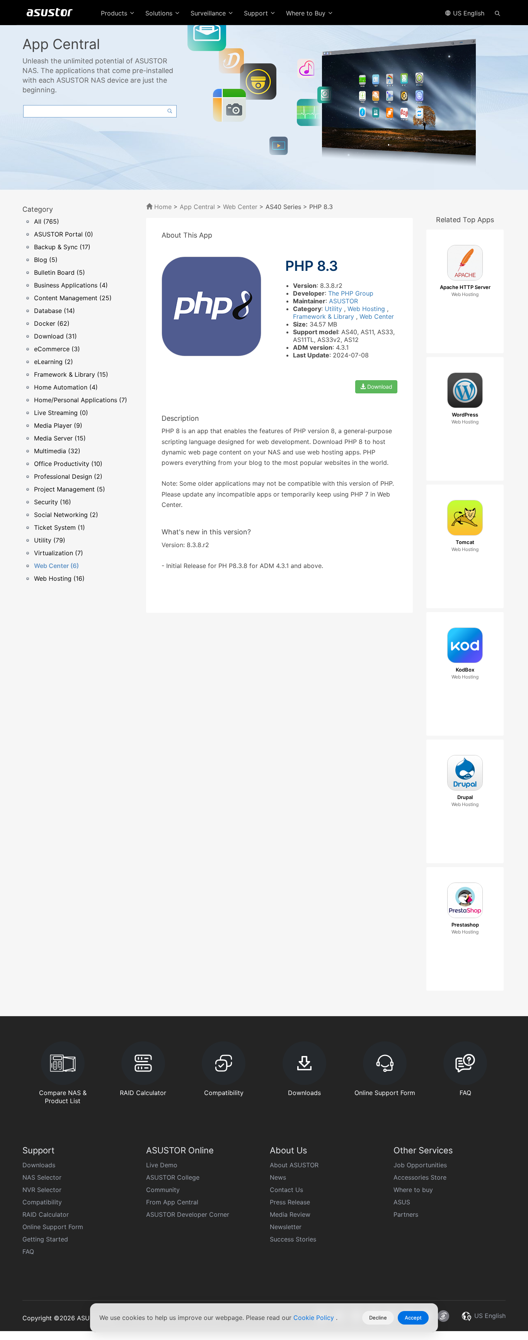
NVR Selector (41, 1190)
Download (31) (55, 336)
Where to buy (413, 1190)
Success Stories (293, 1239)
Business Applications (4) (71, 285)
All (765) (46, 221)
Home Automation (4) (66, 387)
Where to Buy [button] (306, 13)
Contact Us (286, 1190)
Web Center (240, 207)
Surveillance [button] (209, 13)
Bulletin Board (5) (59, 272)
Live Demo (161, 1165)
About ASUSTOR (294, 1165)
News (278, 1177)
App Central (197, 207)
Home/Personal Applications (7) (80, 400)
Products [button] (115, 13)
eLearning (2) (53, 362)
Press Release (290, 1202)
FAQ (28, 1251)
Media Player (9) (58, 425)
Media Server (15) (60, 438)
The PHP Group (350, 293)
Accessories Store (419, 1177)
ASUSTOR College (172, 1177)
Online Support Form (52, 1227)
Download (379, 386)
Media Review (290, 1214)
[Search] (497, 12)
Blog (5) (46, 260)
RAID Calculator (45, 1214)
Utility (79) (49, 540)
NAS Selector (41, 1177)
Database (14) (54, 311)
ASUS (401, 1202)
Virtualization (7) (58, 553)
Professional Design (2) (68, 476)
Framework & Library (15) (71, 374)
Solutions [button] (159, 13)
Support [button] (257, 13)
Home (162, 207)
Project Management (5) (69, 489)
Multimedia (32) (57, 451)
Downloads (38, 1165)
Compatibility (42, 1202)
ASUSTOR (343, 301)
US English (467, 13)
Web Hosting (367, 309)
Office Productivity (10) (68, 464)
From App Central (172, 1202)
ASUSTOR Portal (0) (63, 234)
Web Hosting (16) (59, 578)
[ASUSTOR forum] (443, 1316)
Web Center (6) (56, 566)
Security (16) (52, 502)
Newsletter (285, 1227)
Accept (413, 1317)
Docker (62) (52, 323)
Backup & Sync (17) (62, 247)
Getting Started (45, 1239)
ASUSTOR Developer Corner (187, 1214)
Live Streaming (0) (61, 413)
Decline (378, 1317)
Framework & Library (324, 316)
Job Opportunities (420, 1165)
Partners (405, 1214)
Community (163, 1190)
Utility (334, 309)
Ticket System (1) (59, 527)
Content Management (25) (73, 298)
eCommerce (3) (57, 349)
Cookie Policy (314, 1317)
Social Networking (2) (66, 515)
